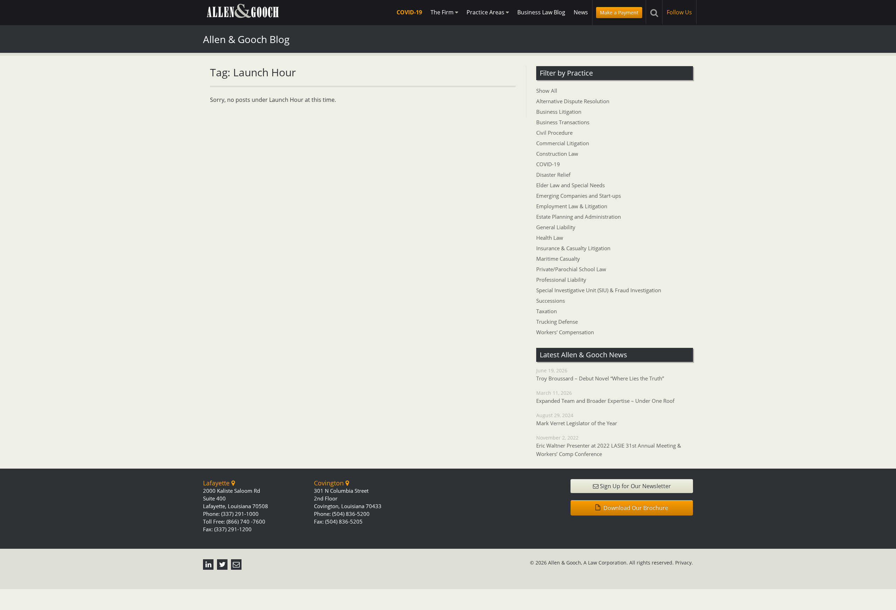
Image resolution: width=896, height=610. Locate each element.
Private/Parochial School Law (571, 269)
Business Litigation (558, 111)
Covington (329, 483)
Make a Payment (619, 12)
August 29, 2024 (576, 419)
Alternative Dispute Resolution (572, 101)
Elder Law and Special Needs (570, 185)
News (581, 12)
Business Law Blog (541, 12)
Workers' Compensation (565, 332)
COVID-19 (409, 12)
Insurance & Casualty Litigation (573, 248)
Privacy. (684, 562)
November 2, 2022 (608, 445)
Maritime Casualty (558, 258)
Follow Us (679, 12)
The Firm (442, 12)
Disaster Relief (553, 174)
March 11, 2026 (605, 397)
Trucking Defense (557, 321)
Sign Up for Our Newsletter (634, 486)
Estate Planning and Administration (578, 216)
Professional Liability (561, 279)
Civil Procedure (554, 132)
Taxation (546, 311)
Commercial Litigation (562, 143)
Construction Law (557, 153)
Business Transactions (562, 122)
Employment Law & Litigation (571, 206)
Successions (550, 300)
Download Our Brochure (635, 508)
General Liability (555, 227)
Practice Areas (486, 12)
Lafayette (217, 483)
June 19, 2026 (600, 374)
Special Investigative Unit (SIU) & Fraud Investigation (598, 290)
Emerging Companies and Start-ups (578, 195)
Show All (546, 90)
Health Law (549, 237)
